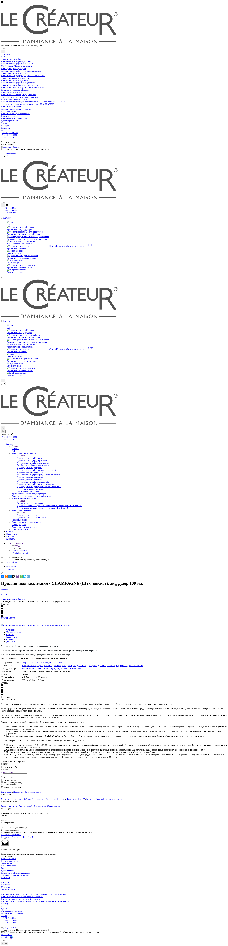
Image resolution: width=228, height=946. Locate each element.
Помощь (5, 904)
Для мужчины (60, 668)
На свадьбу (48, 668)
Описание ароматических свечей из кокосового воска (25, 899)
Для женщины (74, 668)
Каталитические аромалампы (30, 503)
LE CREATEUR (8, 618)
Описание (10, 630)
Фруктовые (50, 663)
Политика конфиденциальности (15, 873)
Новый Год (37, 668)
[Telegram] (28, 576)
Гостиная (111, 665)
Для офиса (71, 665)
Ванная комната (136, 665)
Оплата (9, 639)
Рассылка (5, 868)
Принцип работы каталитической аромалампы (22, 896)
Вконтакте (11, 154)
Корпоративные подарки (12, 913)
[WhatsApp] (21, 576)
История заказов (8, 866)
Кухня (40, 665)
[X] (13, 576)
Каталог (15, 448)
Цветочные (39, 663)
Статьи (4, 915)
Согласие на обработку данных (15, 875)
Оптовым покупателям (11, 911)
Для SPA (102, 665)
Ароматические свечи (27, 515)
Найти (4, 944)
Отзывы (10, 634)
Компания (5, 877)
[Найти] (3, 51)
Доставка (10, 642)
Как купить (11, 637)
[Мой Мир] (10, 576)
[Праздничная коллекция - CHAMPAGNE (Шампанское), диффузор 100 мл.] (36, 625)
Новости (5, 882)
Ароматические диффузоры (29, 458)
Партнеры (5, 887)
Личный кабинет (8, 859)
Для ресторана (59, 665)
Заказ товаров (7, 863)
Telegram (10, 156)
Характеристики (13, 632)
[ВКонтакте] (2, 576)
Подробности (7, 772)
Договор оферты (8, 870)
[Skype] (24, 576)
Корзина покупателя (10, 861)
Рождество (26, 668)
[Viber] (17, 576)
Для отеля (81, 665)
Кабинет (48, 665)
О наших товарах (9, 889)
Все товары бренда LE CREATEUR (17, 837)
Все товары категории (11, 835)
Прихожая (31, 665)
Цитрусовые (27, 663)
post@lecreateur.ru (11, 147)
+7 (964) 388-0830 (10, 132)
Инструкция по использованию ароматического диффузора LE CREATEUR (35, 901)
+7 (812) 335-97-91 (9, 137)
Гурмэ (59, 663)
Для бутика (92, 665)
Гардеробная (121, 665)
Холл (24, 665)
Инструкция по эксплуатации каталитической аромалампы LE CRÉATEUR (35, 894)
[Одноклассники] (6, 576)
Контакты (5, 885)
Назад (17, 446)
